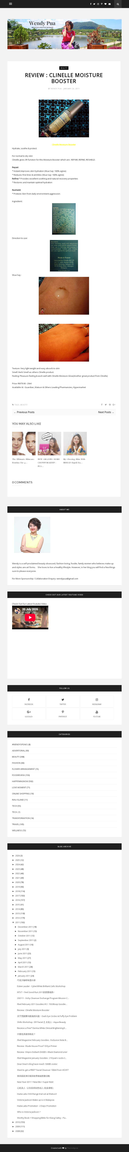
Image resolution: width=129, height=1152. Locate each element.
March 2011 (23, 966)
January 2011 (24, 975)
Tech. (14, 812)
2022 (17, 873)
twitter (63, 704)
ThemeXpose (72, 1148)
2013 (17, 913)
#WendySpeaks (20, 744)
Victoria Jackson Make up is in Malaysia (35, 1099)
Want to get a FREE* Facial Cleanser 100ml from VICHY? (43, 1070)
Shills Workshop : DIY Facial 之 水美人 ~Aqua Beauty (41, 1022)
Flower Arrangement (23, 769)
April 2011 (22, 962)
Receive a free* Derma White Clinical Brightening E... (41, 1028)
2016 (17, 900)
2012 (17, 917)
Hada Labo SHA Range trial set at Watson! (37, 1093)
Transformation (21, 818)
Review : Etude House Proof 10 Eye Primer (37, 1046)
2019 (17, 886)
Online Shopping (21, 793)
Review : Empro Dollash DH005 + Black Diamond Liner (42, 1052)
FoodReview (18, 775)
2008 (17, 1131)
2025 (17, 860)
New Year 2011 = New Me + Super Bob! (35, 1082)
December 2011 (25, 926)
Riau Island (18, 799)
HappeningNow (20, 781)
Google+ (29, 716)
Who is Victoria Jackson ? (28, 1111)
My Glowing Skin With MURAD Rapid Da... (74, 461)
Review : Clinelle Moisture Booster (33, 1010)
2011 (17, 922)
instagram (96, 704)
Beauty (64, 68)
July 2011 (22, 949)
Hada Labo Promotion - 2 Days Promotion (36, 1105)
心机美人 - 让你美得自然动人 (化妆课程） (36, 1087)
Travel (15, 824)
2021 (17, 877)
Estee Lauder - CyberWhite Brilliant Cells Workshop (41, 986)
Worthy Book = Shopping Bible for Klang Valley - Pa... (42, 1117)
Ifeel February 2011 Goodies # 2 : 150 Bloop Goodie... (42, 1004)
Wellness (17, 830)
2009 (17, 1126)
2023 (17, 869)
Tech (14, 805)
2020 (17, 882)
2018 (17, 891)
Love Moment (19, 787)
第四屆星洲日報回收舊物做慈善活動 (33, 1076)
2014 (17, 909)
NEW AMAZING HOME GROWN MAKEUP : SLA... (49, 462)
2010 (17, 1122)
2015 (17, 904)
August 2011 (23, 944)
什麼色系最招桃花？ (26, 1034)
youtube (97, 716)
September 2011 (26, 940)
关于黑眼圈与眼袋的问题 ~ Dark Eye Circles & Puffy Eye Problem (47, 1016)
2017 (17, 895)
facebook (29, 704)
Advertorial (18, 750)
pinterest (63, 716)
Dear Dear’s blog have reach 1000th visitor (37, 1064)
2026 (17, 855)
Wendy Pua (56, 89)
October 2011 (24, 935)
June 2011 (22, 953)
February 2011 (24, 971)
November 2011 (25, 931)
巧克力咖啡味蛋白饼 (26, 980)
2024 (17, 864)
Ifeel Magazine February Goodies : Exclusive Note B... (42, 1040)
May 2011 (22, 958)
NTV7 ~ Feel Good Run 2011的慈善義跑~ (36, 992)
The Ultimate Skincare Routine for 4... (23, 461)
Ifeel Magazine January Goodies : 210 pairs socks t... (41, 1058)
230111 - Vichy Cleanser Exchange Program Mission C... (43, 998)
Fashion (16, 762)
